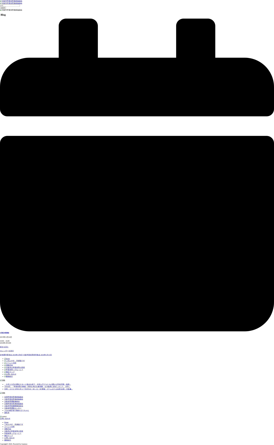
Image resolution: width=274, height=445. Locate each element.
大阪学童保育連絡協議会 (13, 399)
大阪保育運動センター (12, 408)
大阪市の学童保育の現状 (13, 431)
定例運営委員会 (11, 355)
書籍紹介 (7, 440)
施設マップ (8, 436)
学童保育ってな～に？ (12, 433)
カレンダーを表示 (7, 351)
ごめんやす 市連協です (13, 424)
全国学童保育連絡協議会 (13, 397)
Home (6, 422)
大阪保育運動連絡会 (12, 401)
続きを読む (4, 347)
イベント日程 (9, 427)
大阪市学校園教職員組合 (13, 406)
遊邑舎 (6, 413)
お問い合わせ (5, 418)
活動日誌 (7, 429)
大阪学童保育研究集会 (37, 355)
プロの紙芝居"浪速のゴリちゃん (16, 410)
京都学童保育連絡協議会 (13, 404)
